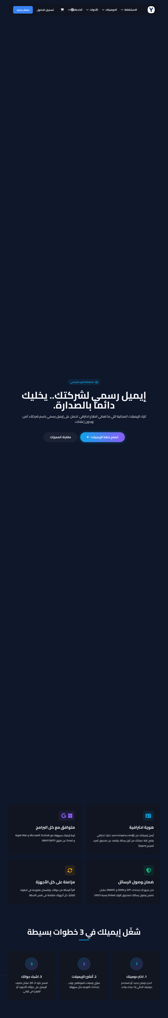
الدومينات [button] (111, 9)
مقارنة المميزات (60, 437)
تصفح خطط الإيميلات (104, 437)
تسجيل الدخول (45, 9)
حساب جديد (23, 9)
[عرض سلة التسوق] (62, 10)
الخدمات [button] (77, 9)
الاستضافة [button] (130, 9)
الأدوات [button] (93, 9)
